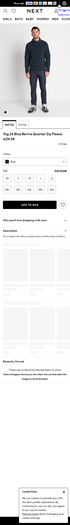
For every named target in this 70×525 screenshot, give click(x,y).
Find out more (30, 514)
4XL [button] (29, 189)
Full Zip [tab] (22, 124)
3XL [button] (18, 189)
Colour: (7, 154)
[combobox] (35, 162)
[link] (5, 11)
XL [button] (52, 178)
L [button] (40, 178)
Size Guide (61, 170)
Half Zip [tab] (9, 124)
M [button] (30, 178)
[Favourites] (14, 11)
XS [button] (7, 178)
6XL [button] (52, 189)
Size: (5, 170)
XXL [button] (7, 189)
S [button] (18, 178)
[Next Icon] (35, 11)
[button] (5, 112)
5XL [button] (41, 189)
